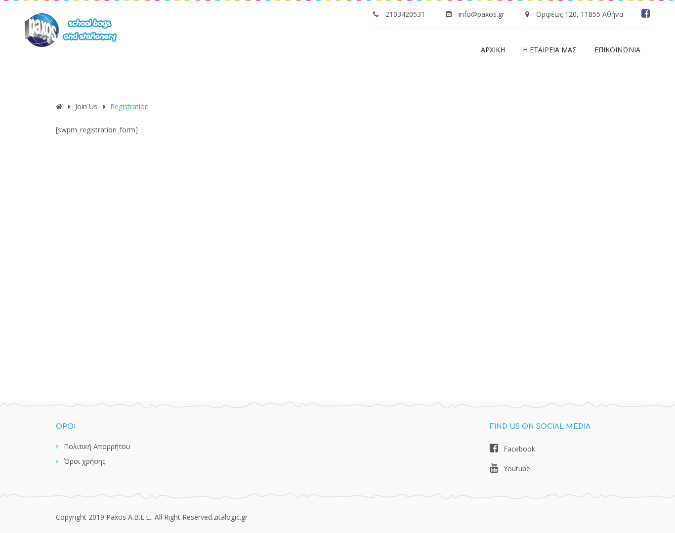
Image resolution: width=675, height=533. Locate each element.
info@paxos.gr (482, 14)
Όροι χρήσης (84, 461)
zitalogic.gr (230, 517)
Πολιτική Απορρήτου (97, 446)
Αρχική (493, 49)
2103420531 (405, 14)
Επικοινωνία (617, 49)
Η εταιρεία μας (550, 49)
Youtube (517, 468)
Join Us (86, 106)
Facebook (519, 448)
